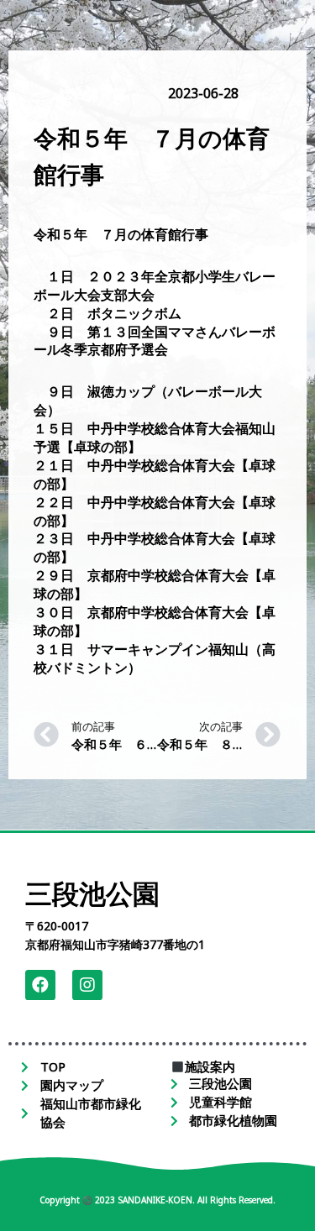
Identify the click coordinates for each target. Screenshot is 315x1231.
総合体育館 (92, 93)
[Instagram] (87, 985)
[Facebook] (40, 985)
